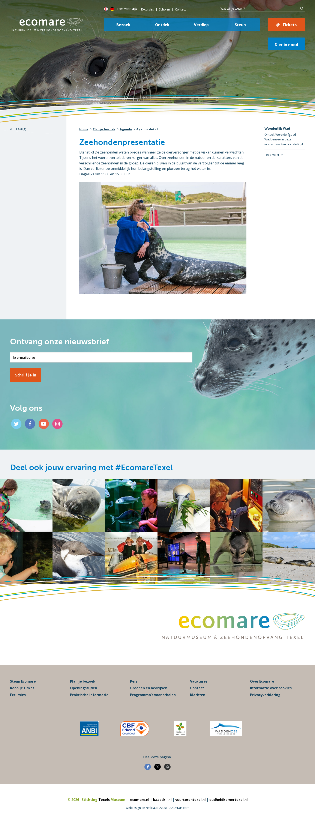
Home (83, 129)
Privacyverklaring (265, 694)
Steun (240, 24)
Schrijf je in (25, 375)
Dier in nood (286, 44)
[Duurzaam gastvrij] (180, 729)
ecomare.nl (139, 799)
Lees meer (271, 155)
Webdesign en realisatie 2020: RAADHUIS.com (157, 808)
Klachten (197, 694)
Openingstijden (83, 688)
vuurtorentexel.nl (190, 799)
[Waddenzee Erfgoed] (226, 729)
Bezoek (123, 24)
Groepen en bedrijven (148, 688)
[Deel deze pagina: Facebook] (147, 767)
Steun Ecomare (23, 681)
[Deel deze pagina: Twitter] (157, 767)
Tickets (289, 24)
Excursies (147, 9)
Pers (134, 681)
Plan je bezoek (104, 129)
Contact (180, 9)
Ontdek (162, 24)
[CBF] (134, 729)
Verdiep (201, 24)
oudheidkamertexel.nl (228, 799)
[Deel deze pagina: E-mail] (167, 767)
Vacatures (198, 681)
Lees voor (124, 9)
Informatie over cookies (271, 688)
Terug (20, 129)
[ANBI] (89, 729)
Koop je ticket (22, 688)
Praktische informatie (89, 694)
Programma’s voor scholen (153, 694)
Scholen (164, 9)
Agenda (126, 129)
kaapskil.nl (162, 799)
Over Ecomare (262, 681)
